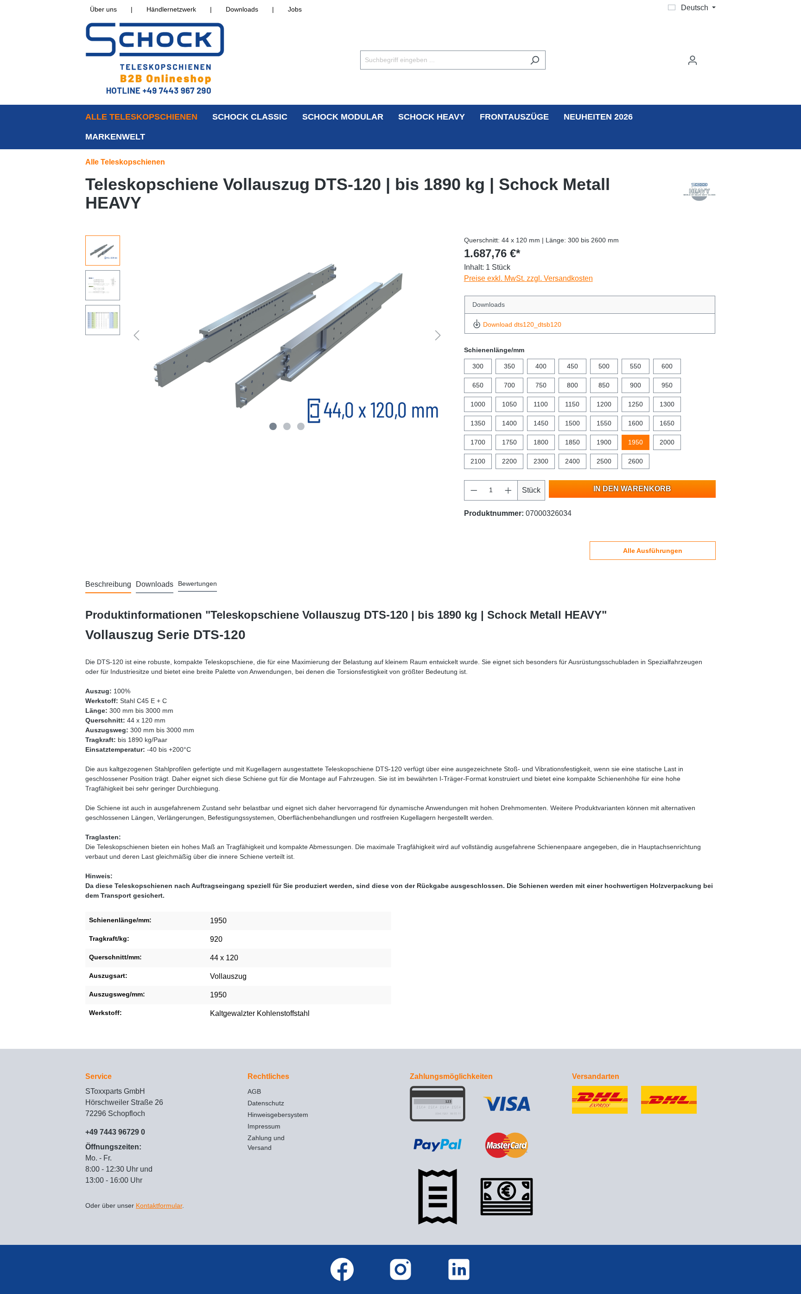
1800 (541, 442)
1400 (509, 423)
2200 (509, 461)
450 (572, 366)
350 (509, 366)
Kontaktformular (159, 1205)
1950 (635, 442)
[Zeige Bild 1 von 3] (273, 426)
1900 (604, 442)
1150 (572, 404)
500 (604, 366)
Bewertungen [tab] (197, 583)
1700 (477, 442)
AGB (254, 1091)
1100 (541, 404)
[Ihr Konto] (692, 60)
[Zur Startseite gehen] (154, 58)
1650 (667, 423)
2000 (667, 442)
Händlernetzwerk (171, 9)
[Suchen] (535, 60)
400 (541, 366)
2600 (635, 461)
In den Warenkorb (632, 489)
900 (635, 385)
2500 (604, 461)
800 (572, 385)
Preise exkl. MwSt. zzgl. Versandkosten (528, 278)
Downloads (242, 9)
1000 (477, 404)
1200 (604, 404)
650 (477, 385)
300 (477, 366)
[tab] (108, 585)
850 (604, 385)
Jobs (295, 9)
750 (541, 385)
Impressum (264, 1126)
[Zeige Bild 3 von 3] (301, 426)
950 (667, 385)
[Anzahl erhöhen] (508, 490)
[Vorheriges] (136, 335)
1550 (604, 423)
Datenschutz (266, 1103)
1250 (635, 404)
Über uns (103, 9)
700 (509, 385)
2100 (477, 461)
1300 (667, 404)
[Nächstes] (438, 335)
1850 (572, 442)
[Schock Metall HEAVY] (699, 196)
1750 (509, 442)
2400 (572, 461)
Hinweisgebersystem (278, 1114)
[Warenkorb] (710, 56)
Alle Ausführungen (652, 550)
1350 (477, 423)
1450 (541, 423)
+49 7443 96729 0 (115, 1132)
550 (635, 366)
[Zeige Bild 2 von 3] (287, 426)
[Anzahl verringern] (473, 490)
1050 (509, 404)
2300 (541, 461)
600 (667, 366)
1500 (572, 423)
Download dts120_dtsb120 (522, 324)
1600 (635, 423)
